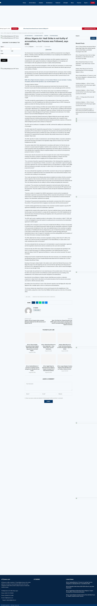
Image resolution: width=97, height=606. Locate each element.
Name (2, 46)
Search (77, 35)
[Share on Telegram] (43, 302)
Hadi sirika (28, 296)
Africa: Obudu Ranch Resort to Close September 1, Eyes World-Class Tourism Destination (85, 63)
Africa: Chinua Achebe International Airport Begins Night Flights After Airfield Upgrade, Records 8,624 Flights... (32, 347)
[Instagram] (77, 28)
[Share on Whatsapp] (40, 302)
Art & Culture (32, 2)
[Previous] (20, 28)
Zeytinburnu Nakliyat (80, 90)
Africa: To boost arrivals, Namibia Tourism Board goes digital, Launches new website (86, 85)
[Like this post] (33, 302)
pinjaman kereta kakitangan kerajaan (84, 109)
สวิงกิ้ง (77, 97)
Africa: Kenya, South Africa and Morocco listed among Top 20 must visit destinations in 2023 (86, 112)
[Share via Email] (46, 302)
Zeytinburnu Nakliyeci (80, 83)
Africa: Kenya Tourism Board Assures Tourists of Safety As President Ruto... (38, 28)
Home (24, 2)
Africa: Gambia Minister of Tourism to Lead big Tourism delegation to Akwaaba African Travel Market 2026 (86, 77)
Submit (4, 60)
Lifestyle (65, 2)
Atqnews (31, 46)
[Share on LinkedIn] (37, 302)
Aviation (41, 2)
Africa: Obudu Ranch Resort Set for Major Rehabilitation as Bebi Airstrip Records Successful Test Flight (85, 56)
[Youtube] (80, 28)
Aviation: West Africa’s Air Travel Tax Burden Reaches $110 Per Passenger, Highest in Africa (84, 70)
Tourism (79, 2)
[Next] (22, 28)
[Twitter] (75, 28)
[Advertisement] (48, 16)
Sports (86, 2)
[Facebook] (74, 28)
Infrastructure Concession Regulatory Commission (44, 296)
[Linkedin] (79, 28)
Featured (58, 2)
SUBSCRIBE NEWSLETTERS (90, 28)
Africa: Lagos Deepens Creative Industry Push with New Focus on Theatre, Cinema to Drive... (64, 368)
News (72, 2)
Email (2, 53)
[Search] (96, 2)
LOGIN (92, 2)
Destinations (49, 2)
